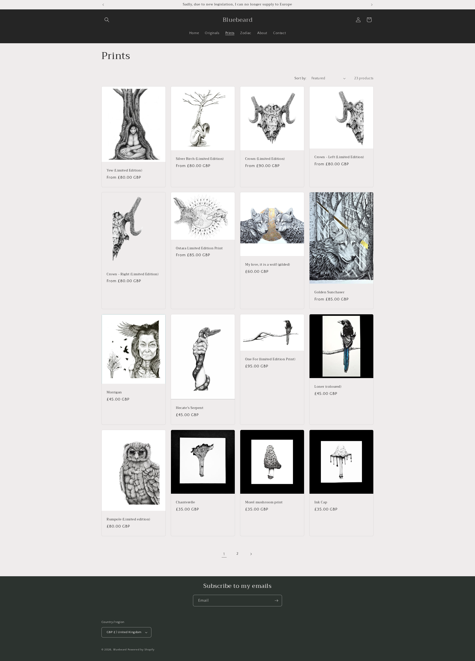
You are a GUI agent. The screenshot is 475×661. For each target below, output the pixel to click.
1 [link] (224, 554)
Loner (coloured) (327, 387)
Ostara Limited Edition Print (199, 248)
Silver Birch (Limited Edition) (200, 159)
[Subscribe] (276, 600)
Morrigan (114, 393)
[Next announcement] (371, 4)
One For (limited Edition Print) (270, 359)
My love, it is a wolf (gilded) (267, 265)
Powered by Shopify (141, 649)
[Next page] (250, 554)
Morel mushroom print (264, 502)
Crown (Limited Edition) (265, 159)
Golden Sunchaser (329, 292)
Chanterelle (185, 502)
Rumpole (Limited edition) (128, 519)
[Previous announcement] (103, 4)
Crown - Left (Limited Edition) (339, 157)
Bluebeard (120, 649)
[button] (106, 19)
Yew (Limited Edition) (124, 171)
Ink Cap (320, 502)
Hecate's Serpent (190, 408)
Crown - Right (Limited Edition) (133, 274)
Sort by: (300, 78)
